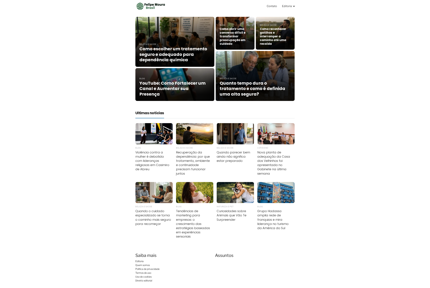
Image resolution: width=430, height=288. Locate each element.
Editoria (287, 6)
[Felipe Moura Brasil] (150, 6)
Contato (272, 6)
